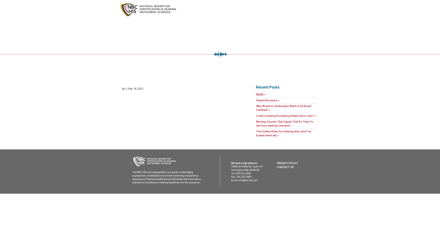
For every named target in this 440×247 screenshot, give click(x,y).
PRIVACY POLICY (287, 163)
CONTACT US (285, 167)
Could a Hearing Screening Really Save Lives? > (286, 115)
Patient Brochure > (267, 100)
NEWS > (261, 94)
